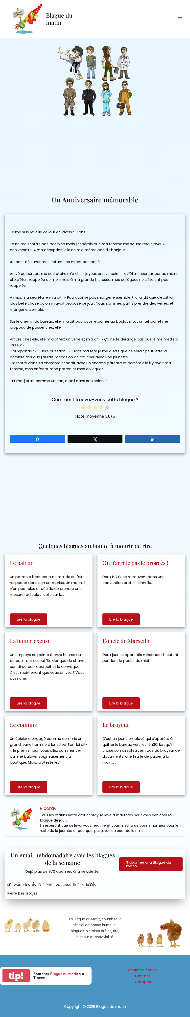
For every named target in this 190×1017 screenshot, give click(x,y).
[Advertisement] (95, 158)
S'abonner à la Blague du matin (148, 864)
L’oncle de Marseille (126, 640)
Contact (142, 975)
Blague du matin (59, 18)
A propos (142, 981)
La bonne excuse (30, 640)
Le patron (22, 562)
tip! (16, 975)
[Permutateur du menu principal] (180, 19)
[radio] (83, 408)
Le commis (23, 724)
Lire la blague (28, 619)
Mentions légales (142, 970)
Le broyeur (115, 724)
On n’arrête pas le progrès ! (135, 562)
